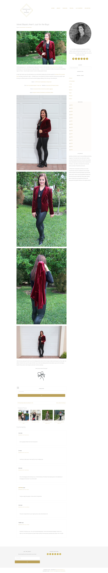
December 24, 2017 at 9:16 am (23, 452)
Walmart (70, 95)
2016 (72, 137)
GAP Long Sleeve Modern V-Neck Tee (34, 85)
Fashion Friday (22, 27)
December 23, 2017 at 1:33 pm (23, 489)
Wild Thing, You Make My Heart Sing (47, 423)
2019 (72, 127)
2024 (72, 111)
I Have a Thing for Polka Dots (23, 423)
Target (70, 92)
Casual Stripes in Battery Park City (59, 423)
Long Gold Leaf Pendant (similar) (52, 85)
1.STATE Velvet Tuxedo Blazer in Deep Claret (43, 81)
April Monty (20, 487)
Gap (26, 27)
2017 (72, 133)
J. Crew (70, 84)
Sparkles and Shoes (26, 10)
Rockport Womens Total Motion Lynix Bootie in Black (43, 92)
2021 (72, 121)
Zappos (70, 98)
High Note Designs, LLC (60, 569)
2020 (72, 124)
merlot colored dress (54, 67)
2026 (72, 105)
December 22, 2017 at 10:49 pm (23, 507)
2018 (72, 130)
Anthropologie (71, 81)
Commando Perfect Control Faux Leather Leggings (43, 88)
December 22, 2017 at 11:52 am (23, 524)
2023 (72, 114)
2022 (72, 117)
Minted (70, 86)
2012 (72, 149)
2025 (72, 108)
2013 (72, 146)
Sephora (70, 89)
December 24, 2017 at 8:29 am (23, 470)
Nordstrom (29, 27)
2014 (72, 143)
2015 (72, 140)
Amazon (70, 78)
